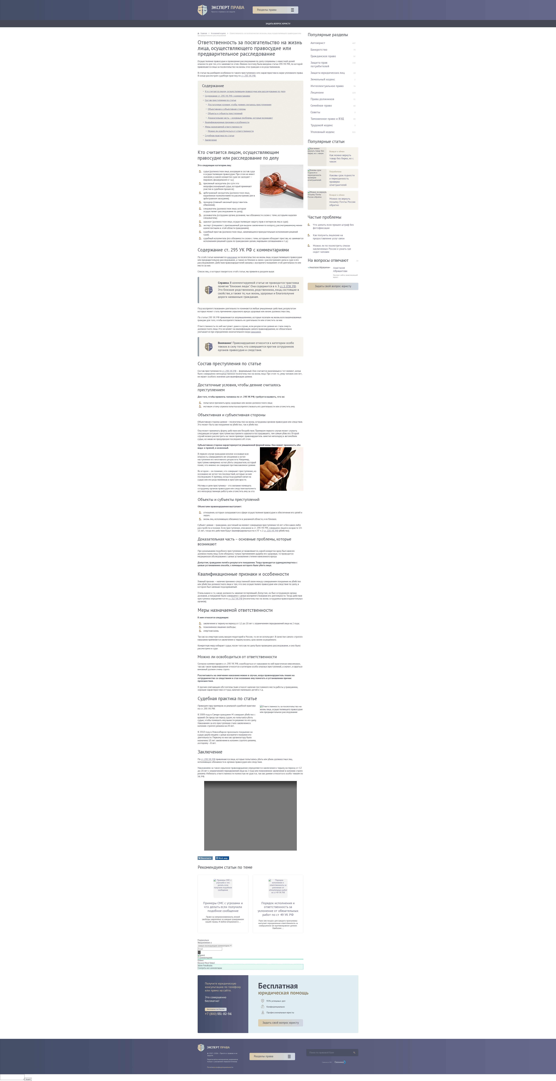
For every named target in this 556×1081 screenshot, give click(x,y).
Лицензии (317, 92)
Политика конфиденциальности (220, 1067)
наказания (232, 257)
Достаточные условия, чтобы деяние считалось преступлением (239, 104)
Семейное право (321, 105)
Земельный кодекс (323, 79)
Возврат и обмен (336, 151)
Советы (315, 112)
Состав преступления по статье (220, 100)
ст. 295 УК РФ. (248, 75)
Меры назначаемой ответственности (223, 126)
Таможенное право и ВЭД (327, 119)
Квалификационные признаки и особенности (227, 122)
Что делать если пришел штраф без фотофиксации (333, 226)
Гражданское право (323, 56)
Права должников (322, 99)
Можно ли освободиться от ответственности (231, 131)
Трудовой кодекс (322, 125)
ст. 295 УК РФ (229, 370)
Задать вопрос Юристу (278, 23)
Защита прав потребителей (320, 64)
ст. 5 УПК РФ (288, 286)
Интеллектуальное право (327, 86)
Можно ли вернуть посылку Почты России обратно (342, 202)
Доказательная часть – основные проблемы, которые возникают (240, 117)
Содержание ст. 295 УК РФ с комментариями (227, 95)
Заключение (211, 139)
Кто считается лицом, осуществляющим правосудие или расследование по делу (245, 91)
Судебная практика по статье (219, 135)
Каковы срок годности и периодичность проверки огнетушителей (342, 180)
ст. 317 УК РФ (235, 598)
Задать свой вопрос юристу (333, 286)
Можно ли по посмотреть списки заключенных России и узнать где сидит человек (332, 249)
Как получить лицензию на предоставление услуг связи (328, 236)
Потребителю (335, 171)
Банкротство (319, 49)
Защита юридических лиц (328, 73)
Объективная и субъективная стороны (227, 109)
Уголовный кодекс (323, 132)
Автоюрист (318, 43)
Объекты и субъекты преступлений (225, 113)
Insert (28, 1079)
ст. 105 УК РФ (271, 530)
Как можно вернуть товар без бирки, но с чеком (341, 158)
